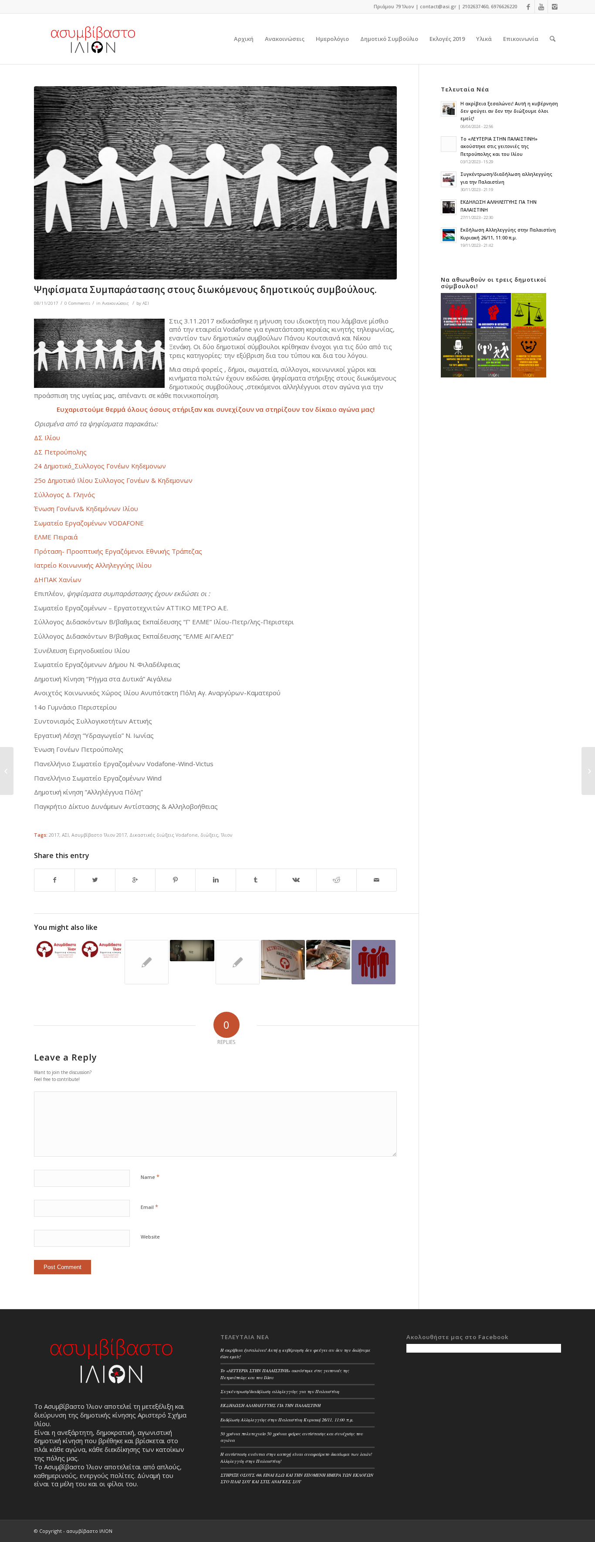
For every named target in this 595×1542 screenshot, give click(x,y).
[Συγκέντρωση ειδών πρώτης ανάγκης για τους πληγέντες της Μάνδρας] (238, 962)
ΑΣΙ (145, 303)
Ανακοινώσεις (115, 303)
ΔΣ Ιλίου (47, 437)
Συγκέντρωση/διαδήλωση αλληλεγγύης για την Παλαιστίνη (279, 1391)
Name (150, 1177)
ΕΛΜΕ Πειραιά (56, 536)
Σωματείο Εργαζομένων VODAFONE (89, 522)
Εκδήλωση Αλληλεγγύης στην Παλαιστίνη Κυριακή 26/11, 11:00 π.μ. (287, 1420)
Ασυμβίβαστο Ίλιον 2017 (99, 835)
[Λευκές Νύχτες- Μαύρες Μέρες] (192, 950)
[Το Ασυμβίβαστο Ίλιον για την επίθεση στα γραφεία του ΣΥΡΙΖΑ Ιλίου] (101, 949)
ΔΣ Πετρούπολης (60, 452)
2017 (54, 835)
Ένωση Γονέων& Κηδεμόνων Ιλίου (86, 508)
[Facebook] (528, 6)
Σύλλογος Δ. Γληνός (64, 494)
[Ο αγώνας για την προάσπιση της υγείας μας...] (7, 771)
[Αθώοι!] (374, 962)
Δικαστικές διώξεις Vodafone (163, 835)
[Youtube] (541, 6)
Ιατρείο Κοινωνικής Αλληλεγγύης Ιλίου (93, 565)
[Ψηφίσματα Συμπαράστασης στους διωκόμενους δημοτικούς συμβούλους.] (215, 182)
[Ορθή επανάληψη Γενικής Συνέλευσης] (56, 949)
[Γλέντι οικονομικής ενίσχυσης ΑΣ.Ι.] (283, 959)
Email (149, 1207)
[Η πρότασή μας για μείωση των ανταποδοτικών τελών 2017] (328, 954)
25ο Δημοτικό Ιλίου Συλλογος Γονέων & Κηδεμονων (113, 480)
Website (150, 1236)
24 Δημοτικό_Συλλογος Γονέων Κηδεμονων (100, 465)
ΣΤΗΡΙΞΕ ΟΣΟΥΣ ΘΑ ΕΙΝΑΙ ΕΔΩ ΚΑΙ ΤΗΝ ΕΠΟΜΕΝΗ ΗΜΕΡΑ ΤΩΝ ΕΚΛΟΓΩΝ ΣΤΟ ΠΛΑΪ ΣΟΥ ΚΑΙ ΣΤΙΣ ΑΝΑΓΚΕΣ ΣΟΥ (296, 1478)
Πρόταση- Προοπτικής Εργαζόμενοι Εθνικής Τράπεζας (118, 551)
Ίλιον (226, 835)
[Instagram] (554, 6)
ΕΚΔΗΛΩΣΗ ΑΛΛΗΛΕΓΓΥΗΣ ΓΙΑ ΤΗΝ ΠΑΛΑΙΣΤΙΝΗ (270, 1405)
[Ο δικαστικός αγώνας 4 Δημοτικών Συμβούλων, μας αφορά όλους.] (147, 962)
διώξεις (209, 835)
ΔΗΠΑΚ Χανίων (57, 579)
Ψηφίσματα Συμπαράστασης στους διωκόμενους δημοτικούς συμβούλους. (205, 289)
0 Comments (77, 303)
